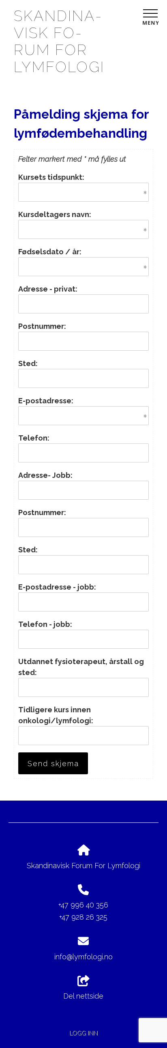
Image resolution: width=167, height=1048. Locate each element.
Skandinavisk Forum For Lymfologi (59, 41)
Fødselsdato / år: (49, 251)
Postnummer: (42, 326)
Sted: (28, 363)
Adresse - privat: (47, 289)
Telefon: (33, 438)
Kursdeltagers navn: (54, 214)
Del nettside (83, 996)
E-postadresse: (45, 400)
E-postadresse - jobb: (57, 587)
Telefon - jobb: (45, 624)
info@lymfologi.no (83, 956)
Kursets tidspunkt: (51, 177)
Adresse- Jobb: (45, 475)
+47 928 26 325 (83, 917)
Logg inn (83, 1032)
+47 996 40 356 (83, 905)
